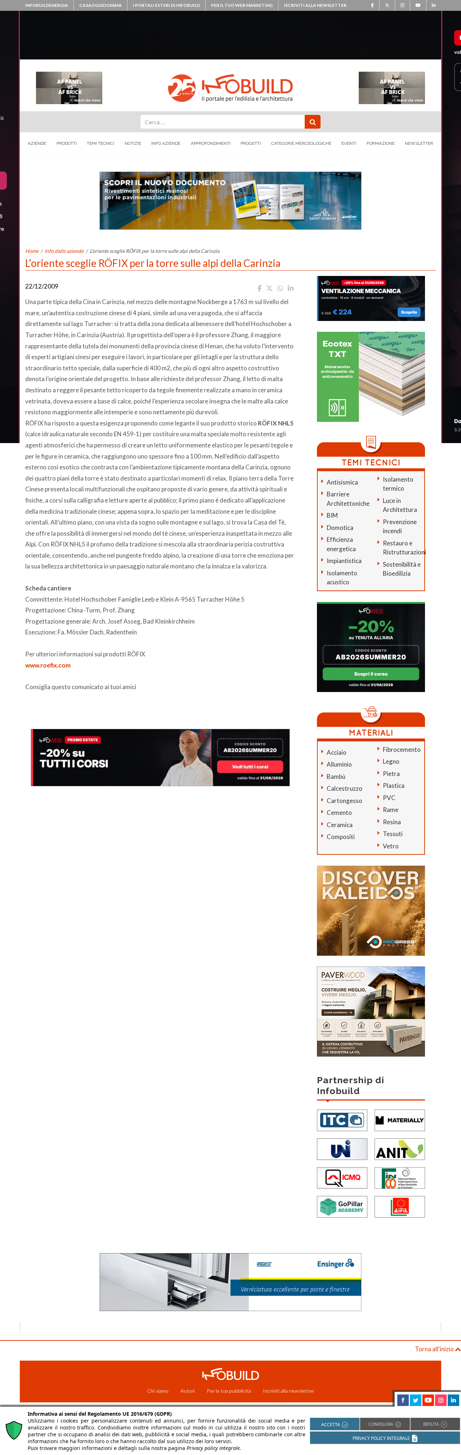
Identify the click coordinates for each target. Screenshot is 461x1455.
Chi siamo (158, 1391)
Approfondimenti (210, 143)
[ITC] (342, 1120)
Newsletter (419, 143)
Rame (390, 809)
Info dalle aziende (64, 251)
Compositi (341, 836)
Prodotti (67, 143)
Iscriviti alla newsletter (315, 5)
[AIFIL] (400, 1206)
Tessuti (393, 834)
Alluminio (339, 764)
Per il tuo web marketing (242, 5)
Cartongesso (344, 800)
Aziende (37, 143)
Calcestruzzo (344, 788)
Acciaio (336, 752)
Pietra (391, 773)
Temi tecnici (100, 143)
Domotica (340, 527)
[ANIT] (400, 1148)
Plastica (393, 785)
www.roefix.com (48, 665)
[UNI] (342, 1148)
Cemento (339, 812)
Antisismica (342, 482)
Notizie (133, 143)
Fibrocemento (402, 749)
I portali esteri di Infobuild (166, 5)
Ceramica (340, 825)
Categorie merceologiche (301, 143)
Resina (392, 822)
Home (32, 251)
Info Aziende (165, 143)
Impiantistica (344, 560)
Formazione (381, 143)
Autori (187, 1391)
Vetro (391, 846)
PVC (389, 798)
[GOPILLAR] (342, 1206)
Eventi (348, 143)
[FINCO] (400, 1177)
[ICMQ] (342, 1177)
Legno (391, 761)
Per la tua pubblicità (229, 1391)
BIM (332, 515)
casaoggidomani (100, 5)
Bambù (336, 776)
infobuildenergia (46, 5)
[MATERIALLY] (400, 1120)
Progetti (251, 143)
